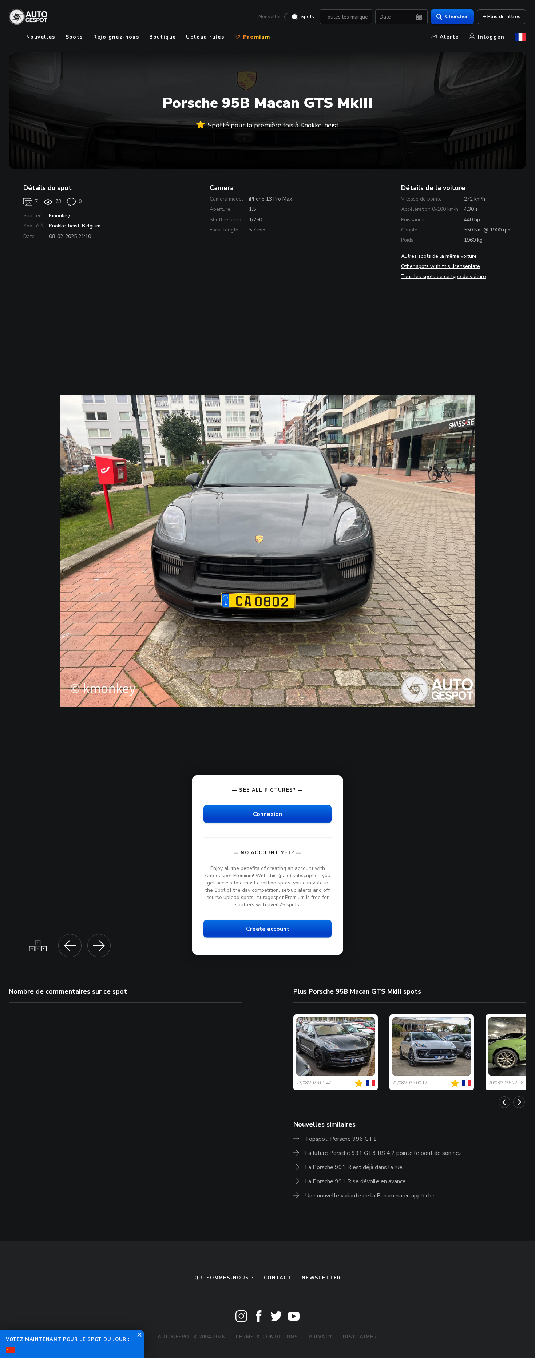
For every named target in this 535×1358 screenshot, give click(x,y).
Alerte (449, 36)
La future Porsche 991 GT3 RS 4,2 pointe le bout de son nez (383, 1153)
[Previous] (504, 1102)
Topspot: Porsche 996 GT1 (341, 1139)
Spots (307, 16)
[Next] (519, 1102)
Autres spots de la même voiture (439, 256)
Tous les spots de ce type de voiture (443, 276)
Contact (278, 1278)
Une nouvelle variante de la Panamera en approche (370, 1196)
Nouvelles (270, 16)
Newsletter (321, 1278)
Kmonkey (59, 215)
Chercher (456, 16)
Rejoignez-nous (116, 36)
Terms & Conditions (266, 1337)
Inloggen (491, 36)
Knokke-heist (64, 225)
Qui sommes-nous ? (224, 1278)
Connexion (267, 814)
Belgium (91, 225)
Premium (255, 36)
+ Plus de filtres (501, 16)
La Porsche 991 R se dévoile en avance (355, 1181)
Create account (267, 929)
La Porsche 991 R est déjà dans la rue (354, 1167)
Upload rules (205, 36)
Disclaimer (360, 1337)
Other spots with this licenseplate (440, 266)
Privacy (321, 1337)
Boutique (162, 36)
